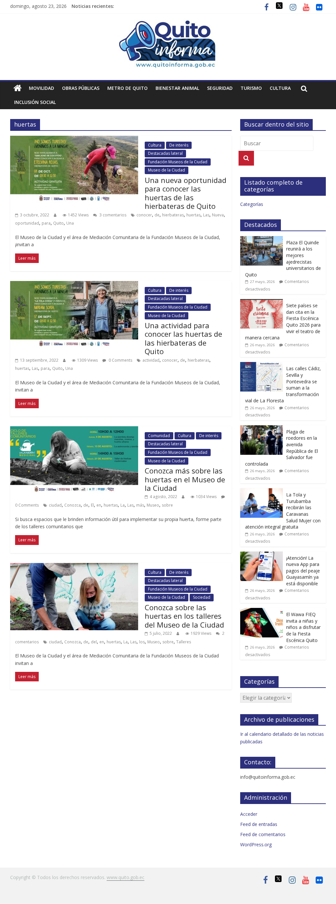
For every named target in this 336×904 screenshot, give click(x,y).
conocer (144, 215)
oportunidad (27, 223)
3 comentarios (112, 215)
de (157, 215)
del (94, 642)
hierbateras (173, 215)
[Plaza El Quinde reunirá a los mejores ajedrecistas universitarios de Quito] (261, 239)
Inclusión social (35, 102)
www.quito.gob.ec (125, 877)
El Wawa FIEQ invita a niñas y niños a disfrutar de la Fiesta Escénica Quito (303, 627)
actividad (150, 360)
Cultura (280, 88)
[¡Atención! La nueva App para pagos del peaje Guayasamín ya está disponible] (261, 555)
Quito (58, 223)
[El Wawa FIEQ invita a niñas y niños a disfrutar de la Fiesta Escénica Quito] (261, 611)
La (122, 505)
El (92, 505)
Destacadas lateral (165, 153)
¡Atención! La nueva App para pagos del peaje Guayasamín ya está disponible (303, 571)
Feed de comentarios (262, 834)
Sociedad (201, 597)
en (98, 505)
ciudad (55, 505)
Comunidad (159, 435)
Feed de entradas (258, 824)
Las (206, 215)
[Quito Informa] (168, 23)
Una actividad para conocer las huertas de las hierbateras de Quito (183, 338)
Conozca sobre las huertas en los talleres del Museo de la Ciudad (184, 616)
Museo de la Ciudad (166, 170)
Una (70, 223)
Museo (153, 505)
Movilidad (41, 88)
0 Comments (120, 360)
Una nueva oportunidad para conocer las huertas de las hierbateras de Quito (185, 193)
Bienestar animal (177, 88)
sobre (167, 505)
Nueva (218, 215)
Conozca (72, 505)
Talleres (183, 642)
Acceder (248, 814)
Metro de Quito (127, 88)
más (140, 505)
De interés (178, 145)
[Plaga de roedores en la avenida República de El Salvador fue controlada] (261, 429)
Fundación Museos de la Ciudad (177, 162)
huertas (193, 215)
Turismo (251, 88)
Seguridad (220, 88)
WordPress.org (256, 844)
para (46, 223)
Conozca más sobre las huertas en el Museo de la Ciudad (185, 479)
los (142, 642)
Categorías (251, 204)
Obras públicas (80, 88)
